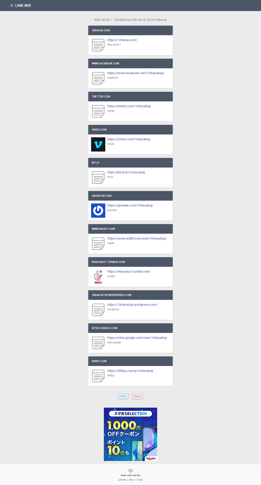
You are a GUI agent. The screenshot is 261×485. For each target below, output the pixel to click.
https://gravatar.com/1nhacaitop (130, 205)
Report (137, 396)
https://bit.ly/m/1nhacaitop (126, 172)
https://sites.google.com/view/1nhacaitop (137, 338)
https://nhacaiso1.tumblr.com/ (128, 271)
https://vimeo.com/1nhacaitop (128, 139)
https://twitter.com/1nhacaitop (129, 106)
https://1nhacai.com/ (122, 40)
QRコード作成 (136, 480)
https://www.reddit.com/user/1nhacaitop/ (137, 238)
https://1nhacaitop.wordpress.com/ (132, 304)
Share (123, 396)
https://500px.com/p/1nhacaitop (130, 371)
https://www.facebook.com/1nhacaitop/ (135, 73)
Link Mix (122, 480)
